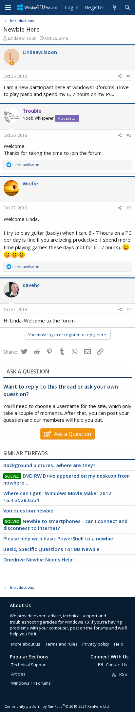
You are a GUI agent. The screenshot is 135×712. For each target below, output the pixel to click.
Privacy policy (95, 644)
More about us (25, 644)
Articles (18, 674)
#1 (128, 76)
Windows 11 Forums (31, 683)
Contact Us (116, 665)
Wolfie (30, 183)
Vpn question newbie (28, 510)
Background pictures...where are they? (49, 465)
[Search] (127, 7)
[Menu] (8, 7)
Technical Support (29, 665)
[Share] (120, 76)
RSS (122, 674)
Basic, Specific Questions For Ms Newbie (51, 549)
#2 (128, 135)
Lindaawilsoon (22, 38)
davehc (31, 285)
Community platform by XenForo (57, 706)
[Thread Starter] (12, 63)
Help (118, 644)
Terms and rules (61, 644)
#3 (128, 208)
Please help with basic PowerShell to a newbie (58, 538)
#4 (128, 309)
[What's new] (114, 7)
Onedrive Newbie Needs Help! (38, 559)
